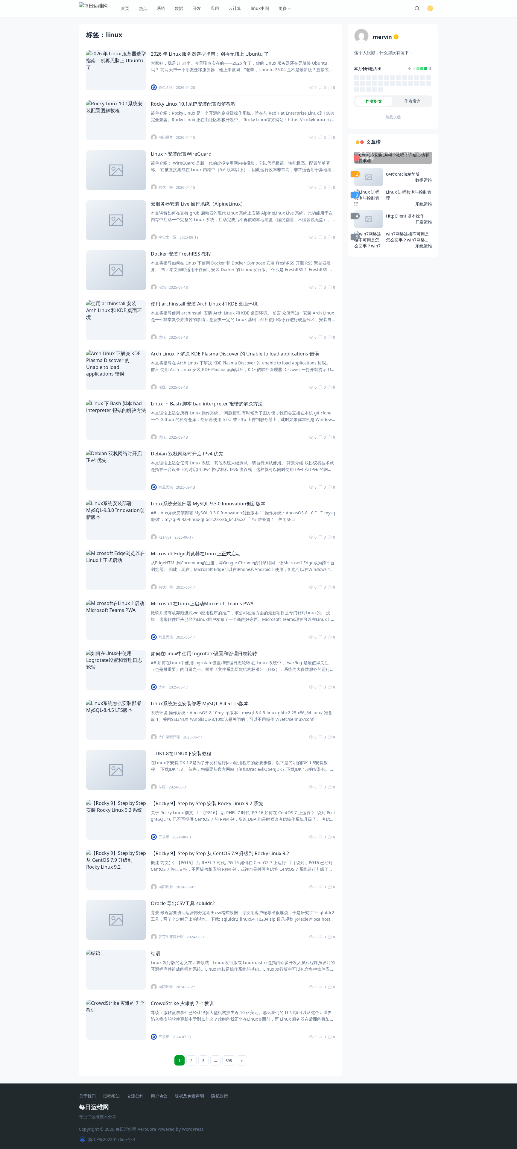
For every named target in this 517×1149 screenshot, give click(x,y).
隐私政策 (219, 1096)
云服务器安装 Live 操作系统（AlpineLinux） (198, 203)
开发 (197, 8)
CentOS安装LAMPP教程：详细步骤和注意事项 (392, 155)
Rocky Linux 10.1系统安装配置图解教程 (193, 104)
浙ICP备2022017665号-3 (111, 1139)
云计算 (235, 8)
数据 (179, 8)
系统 (161, 8)
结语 (155, 953)
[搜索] (417, 8)
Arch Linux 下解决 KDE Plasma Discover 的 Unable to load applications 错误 (235, 353)
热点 (143, 8)
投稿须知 (111, 1096)
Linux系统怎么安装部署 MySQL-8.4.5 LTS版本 (200, 703)
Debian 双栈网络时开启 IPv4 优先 (187, 453)
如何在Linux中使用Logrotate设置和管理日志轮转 (204, 653)
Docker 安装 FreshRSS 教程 (181, 253)
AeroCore (147, 1129)
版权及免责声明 (189, 1096)
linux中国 (260, 8)
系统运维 (423, 204)
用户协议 (159, 1096)
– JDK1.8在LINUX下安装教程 (181, 753)
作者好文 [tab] (374, 101)
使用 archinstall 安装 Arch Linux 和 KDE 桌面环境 (204, 303)
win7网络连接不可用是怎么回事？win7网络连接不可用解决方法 (407, 237)
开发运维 (423, 222)
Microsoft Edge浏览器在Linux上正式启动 (196, 553)
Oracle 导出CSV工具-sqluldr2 (183, 903)
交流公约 (135, 1096)
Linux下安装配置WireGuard (181, 154)
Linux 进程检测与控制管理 (408, 195)
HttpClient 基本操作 (405, 216)
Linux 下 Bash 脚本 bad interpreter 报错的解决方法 (207, 403)
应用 (215, 8)
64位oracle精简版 (403, 174)
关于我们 (87, 1096)
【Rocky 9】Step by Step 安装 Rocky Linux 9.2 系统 (207, 803)
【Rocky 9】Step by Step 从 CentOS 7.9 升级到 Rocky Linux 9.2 (220, 853)
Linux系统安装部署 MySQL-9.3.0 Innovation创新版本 (208, 503)
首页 (125, 8)
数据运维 (423, 180)
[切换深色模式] (430, 8)
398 (229, 1060)
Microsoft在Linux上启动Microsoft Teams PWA (202, 603)
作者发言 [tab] (412, 101)
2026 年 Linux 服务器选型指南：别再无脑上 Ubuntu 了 (210, 54)
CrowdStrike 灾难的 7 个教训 (182, 1003)
